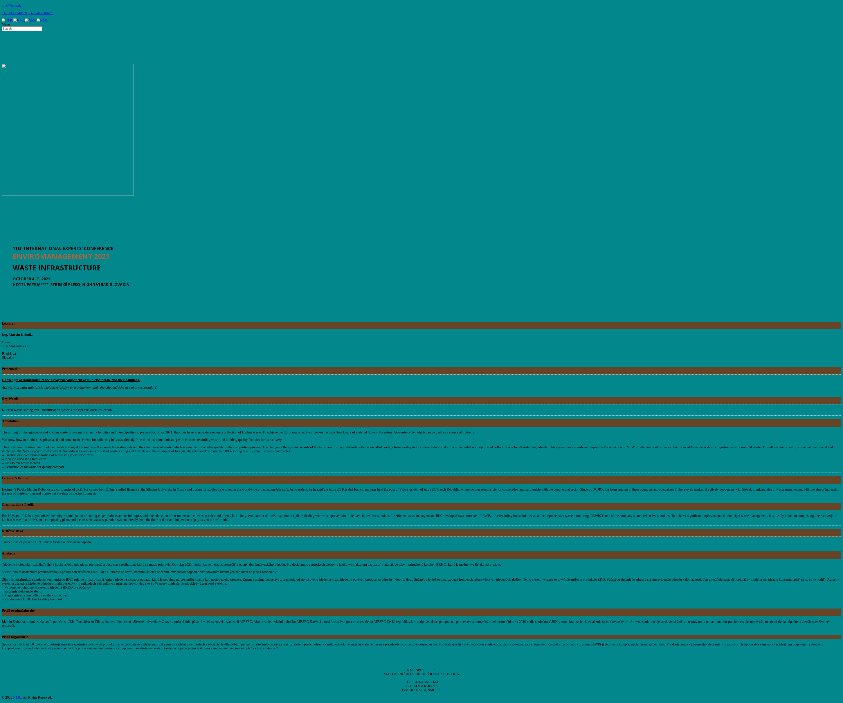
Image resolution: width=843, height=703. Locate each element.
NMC (17, 697)
